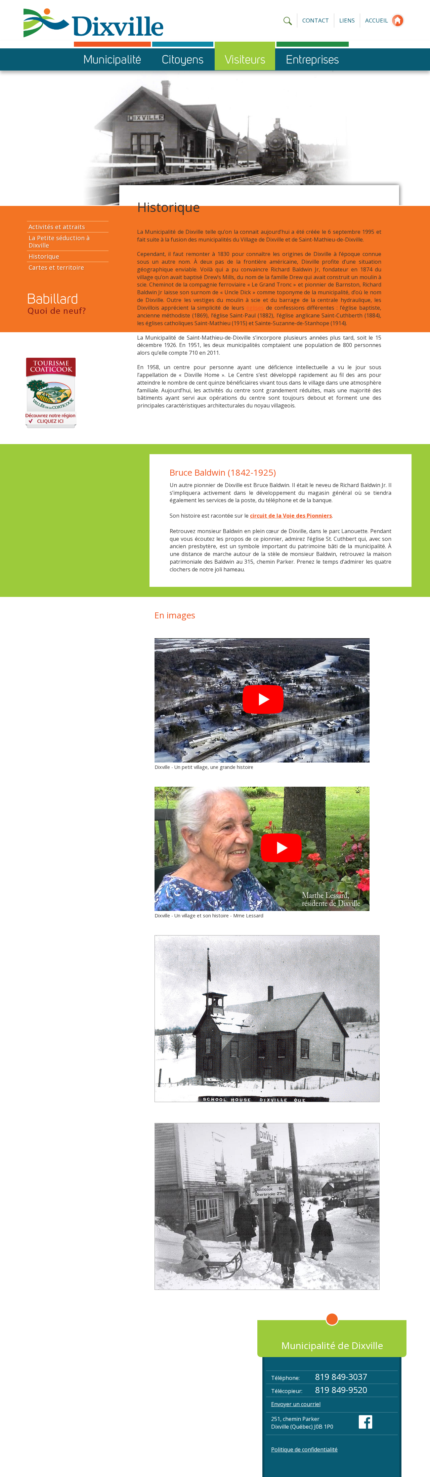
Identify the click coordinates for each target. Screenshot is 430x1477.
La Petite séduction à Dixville (59, 241)
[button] (112, 59)
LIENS (347, 20)
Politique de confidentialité (304, 1449)
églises (255, 307)
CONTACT (315, 20)
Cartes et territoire (56, 267)
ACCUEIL (376, 20)
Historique (44, 256)
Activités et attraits (57, 227)
